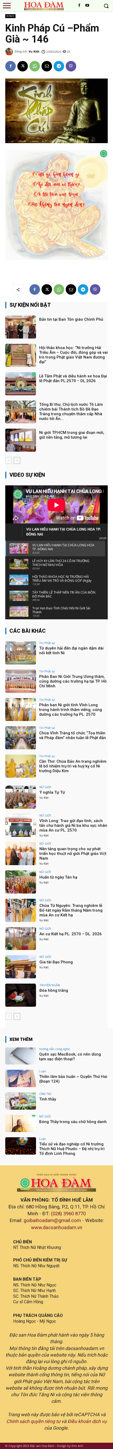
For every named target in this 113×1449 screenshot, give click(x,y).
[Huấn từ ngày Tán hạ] (20, 882)
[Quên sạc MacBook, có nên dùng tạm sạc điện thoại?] (20, 1056)
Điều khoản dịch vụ (87, 1421)
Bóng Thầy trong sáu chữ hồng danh (73, 1121)
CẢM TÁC (45, 1093)
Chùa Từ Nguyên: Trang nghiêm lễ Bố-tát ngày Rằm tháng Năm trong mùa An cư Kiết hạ (70, 910)
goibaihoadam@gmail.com (52, 1220)
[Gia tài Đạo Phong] (20, 966)
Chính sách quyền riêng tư (33, 1421)
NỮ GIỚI (45, 787)
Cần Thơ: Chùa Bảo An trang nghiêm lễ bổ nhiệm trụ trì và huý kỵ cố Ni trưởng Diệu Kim (72, 766)
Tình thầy (47, 1099)
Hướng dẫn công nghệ (54, 1048)
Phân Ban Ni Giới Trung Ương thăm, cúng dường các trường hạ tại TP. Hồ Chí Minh (73, 681)
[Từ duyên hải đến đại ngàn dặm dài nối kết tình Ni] (20, 652)
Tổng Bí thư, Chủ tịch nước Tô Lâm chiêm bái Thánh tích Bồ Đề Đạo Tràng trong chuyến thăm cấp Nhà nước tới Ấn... (71, 411)
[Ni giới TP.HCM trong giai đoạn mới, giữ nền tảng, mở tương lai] (20, 440)
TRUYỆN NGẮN (49, 985)
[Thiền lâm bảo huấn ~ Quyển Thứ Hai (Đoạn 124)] (20, 1078)
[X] (22, 66)
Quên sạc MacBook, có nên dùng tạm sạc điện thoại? (70, 1056)
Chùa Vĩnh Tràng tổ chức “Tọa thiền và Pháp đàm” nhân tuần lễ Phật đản (72, 735)
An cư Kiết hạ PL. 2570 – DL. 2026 (70, 934)
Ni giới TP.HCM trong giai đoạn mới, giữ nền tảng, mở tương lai (71, 435)
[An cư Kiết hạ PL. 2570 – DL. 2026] (20, 938)
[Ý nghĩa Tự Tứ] (20, 797)
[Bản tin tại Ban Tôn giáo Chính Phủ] (20, 327)
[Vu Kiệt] (10, 51)
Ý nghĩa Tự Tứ (52, 792)
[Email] (47, 66)
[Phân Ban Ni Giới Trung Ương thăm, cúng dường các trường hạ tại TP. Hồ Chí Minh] (20, 681)
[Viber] (71, 66)
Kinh (10, 16)
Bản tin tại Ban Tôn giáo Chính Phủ (71, 319)
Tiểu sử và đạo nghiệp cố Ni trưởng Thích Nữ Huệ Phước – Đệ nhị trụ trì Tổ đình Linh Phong (72, 1149)
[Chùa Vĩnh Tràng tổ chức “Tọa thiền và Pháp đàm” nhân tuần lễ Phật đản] (20, 737)
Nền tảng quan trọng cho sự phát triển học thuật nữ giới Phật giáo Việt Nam (72, 853)
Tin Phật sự (47, 642)
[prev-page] (8, 460)
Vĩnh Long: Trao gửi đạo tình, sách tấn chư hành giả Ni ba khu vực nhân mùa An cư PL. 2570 (73, 825)
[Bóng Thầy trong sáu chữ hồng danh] (20, 1123)
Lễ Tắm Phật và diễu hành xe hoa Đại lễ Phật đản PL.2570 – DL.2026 (73, 378)
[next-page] (17, 460)
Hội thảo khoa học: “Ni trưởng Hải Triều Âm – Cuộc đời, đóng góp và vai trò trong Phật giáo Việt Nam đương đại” (73, 354)
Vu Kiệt (34, 51)
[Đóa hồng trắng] (20, 995)
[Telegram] (59, 66)
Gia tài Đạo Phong (56, 962)
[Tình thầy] (20, 1101)
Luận (42, 1071)
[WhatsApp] (34, 66)
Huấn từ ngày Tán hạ (58, 877)
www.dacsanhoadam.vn (56, 1227)
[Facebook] (79, 6)
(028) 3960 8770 (68, 1214)
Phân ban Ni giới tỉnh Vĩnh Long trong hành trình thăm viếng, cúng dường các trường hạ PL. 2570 (70, 710)
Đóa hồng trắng (53, 990)
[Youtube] (87, 6)
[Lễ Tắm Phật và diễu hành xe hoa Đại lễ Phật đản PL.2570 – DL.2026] (20, 383)
